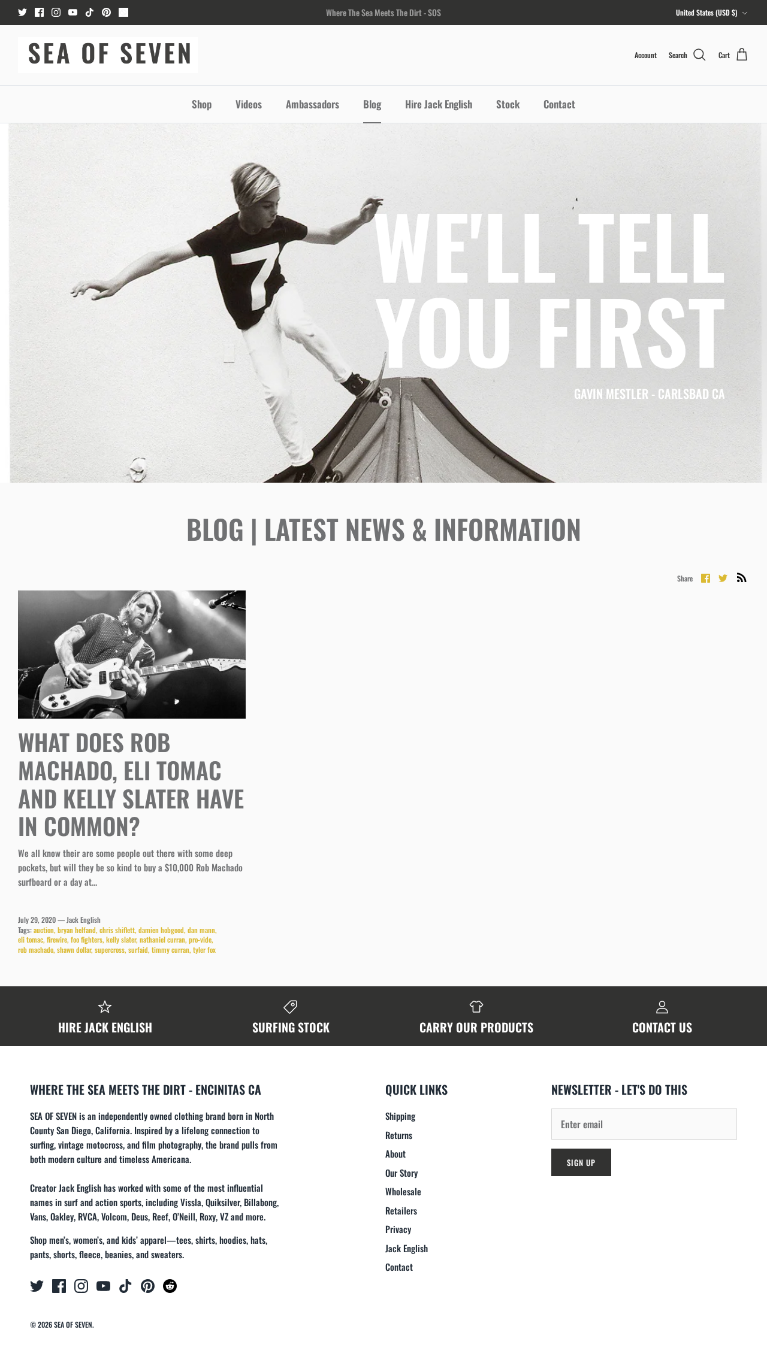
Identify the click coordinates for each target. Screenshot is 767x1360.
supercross (110, 949)
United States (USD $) (707, 12)
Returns (398, 1134)
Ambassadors (312, 103)
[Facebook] (39, 12)
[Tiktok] (89, 12)
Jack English (406, 1248)
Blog (372, 103)
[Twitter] (22, 12)
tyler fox (204, 949)
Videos (248, 103)
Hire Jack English (438, 103)
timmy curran (170, 949)
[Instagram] (56, 12)
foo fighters (86, 939)
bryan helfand (77, 930)
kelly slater (121, 939)
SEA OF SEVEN (73, 1324)
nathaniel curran (162, 939)
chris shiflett (117, 930)
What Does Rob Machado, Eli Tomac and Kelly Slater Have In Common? (131, 783)
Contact (559, 103)
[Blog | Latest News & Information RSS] (742, 577)
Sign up (581, 1162)
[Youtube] (72, 12)
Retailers (401, 1210)
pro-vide (200, 939)
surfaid (138, 949)
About (395, 1153)
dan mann (201, 930)
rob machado (35, 949)
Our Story (401, 1172)
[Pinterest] (106, 12)
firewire (57, 939)
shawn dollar (74, 949)
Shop (202, 103)
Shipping (400, 1115)
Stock (508, 103)
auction (44, 930)
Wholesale (403, 1191)
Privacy (398, 1228)
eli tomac (30, 939)
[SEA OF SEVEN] (108, 55)
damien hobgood (161, 930)
